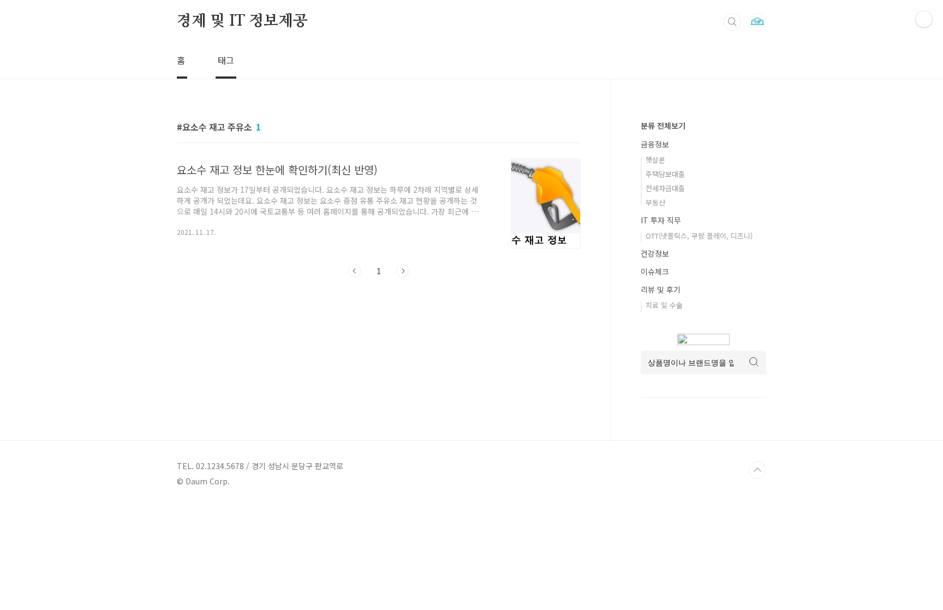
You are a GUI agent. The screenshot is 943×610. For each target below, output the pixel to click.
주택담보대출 (665, 174)
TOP (757, 470)
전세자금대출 (665, 188)
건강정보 (655, 253)
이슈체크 (655, 271)
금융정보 (655, 144)
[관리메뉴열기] (924, 19)
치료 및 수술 (664, 305)
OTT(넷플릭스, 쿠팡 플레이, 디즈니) (699, 235)
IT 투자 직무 (661, 220)
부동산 (655, 202)
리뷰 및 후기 (661, 289)
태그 (226, 60)
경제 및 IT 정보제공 (242, 21)
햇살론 (655, 160)
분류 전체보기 (663, 125)
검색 (732, 22)
